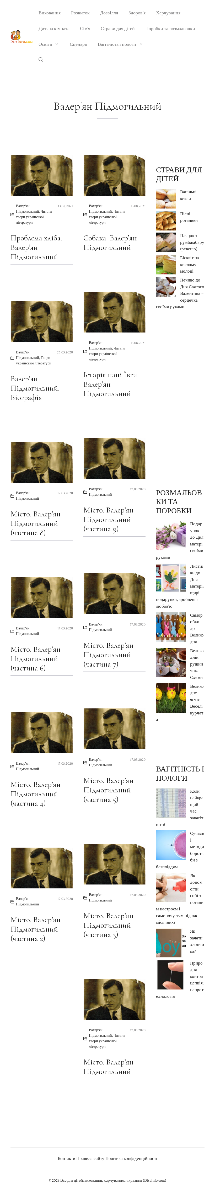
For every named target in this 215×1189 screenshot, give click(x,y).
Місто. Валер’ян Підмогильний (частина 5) (108, 790)
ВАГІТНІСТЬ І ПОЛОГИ (180, 773)
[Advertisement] (180, 399)
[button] (41, 60)
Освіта (45, 44)
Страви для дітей (118, 29)
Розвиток (80, 13)
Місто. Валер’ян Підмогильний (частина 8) (35, 523)
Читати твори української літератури (34, 217)
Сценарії (78, 44)
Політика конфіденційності (131, 1159)
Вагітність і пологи (117, 44)
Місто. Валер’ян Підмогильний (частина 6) (35, 658)
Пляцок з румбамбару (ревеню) (192, 242)
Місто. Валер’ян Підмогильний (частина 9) (108, 519)
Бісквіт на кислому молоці (189, 264)
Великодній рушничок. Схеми (197, 664)
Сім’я (85, 29)
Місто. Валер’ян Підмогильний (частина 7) (108, 654)
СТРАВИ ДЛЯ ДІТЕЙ (179, 174)
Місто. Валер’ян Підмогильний (108, 1066)
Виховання (50, 13)
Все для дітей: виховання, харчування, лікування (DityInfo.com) (113, 1180)
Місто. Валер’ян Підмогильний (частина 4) (35, 794)
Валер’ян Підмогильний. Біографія (35, 388)
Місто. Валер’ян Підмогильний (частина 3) (108, 925)
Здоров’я (137, 13)
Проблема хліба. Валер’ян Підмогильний (36, 247)
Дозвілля (109, 13)
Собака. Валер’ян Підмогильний (110, 242)
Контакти (66, 1159)
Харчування (168, 13)
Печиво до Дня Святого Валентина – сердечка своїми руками (180, 293)
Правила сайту (90, 1159)
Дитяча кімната (54, 29)
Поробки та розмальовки (170, 29)
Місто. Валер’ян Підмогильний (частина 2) (35, 929)
